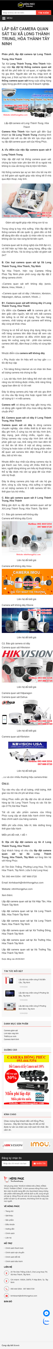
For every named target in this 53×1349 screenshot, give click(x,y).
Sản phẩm (9, 1220)
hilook (19, 287)
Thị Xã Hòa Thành (17, 806)
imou (12, 287)
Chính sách (10, 1233)
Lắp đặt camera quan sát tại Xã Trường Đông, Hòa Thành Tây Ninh (26, 932)
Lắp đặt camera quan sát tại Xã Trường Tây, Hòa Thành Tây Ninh (26, 951)
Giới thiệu (9, 1215)
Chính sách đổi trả (12, 1257)
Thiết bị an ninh (10, 1036)
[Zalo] (46, 1321)
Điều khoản (10, 1224)
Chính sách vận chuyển (14, 1252)
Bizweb (16, 1345)
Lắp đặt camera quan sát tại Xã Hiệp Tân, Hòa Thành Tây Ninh (26, 903)
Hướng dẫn (9, 1228)
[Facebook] (46, 1313)
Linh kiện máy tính (11, 1033)
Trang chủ (9, 1211)
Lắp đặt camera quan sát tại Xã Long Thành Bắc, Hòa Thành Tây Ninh (26, 912)
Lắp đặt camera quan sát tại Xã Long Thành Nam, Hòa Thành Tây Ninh (26, 922)
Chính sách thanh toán (14, 1248)
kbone (5, 287)
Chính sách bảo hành (14, 1261)
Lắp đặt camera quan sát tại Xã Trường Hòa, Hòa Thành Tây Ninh (26, 941)
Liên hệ (8, 1237)
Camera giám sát (11, 1030)
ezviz (48, 283)
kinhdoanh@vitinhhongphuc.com (24, 1295)
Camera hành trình (11, 1039)
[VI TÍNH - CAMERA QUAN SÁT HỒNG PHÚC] (26, 5)
